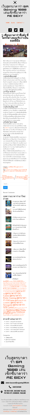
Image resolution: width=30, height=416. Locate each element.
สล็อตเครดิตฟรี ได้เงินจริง (11, 291)
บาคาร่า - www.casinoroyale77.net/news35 (15, 329)
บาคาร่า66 (8, 286)
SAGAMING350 (22, 409)
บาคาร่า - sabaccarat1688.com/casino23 (14, 331)
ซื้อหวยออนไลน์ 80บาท (16, 285)
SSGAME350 (6, 411)
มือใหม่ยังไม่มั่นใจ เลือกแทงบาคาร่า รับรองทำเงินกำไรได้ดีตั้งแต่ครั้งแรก (20, 227)
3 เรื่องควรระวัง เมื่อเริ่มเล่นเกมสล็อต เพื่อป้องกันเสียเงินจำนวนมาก (19, 235)
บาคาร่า (7, 127)
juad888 (6, 281)
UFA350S (17, 282)
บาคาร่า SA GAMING (12, 169)
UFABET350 (22, 282)
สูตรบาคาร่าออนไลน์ (10, 339)
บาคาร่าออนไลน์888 (21, 288)
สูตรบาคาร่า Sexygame (12, 303)
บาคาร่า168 (15, 287)
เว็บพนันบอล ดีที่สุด (13, 310)
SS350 (14, 282)
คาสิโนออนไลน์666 (16, 284)
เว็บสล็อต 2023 (9, 315)
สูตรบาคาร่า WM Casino (14, 306)
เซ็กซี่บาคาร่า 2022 (17, 307)
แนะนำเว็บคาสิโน (10, 341)
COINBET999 (13, 411)
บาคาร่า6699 (21, 169)
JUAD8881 (11, 281)
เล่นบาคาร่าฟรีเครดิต (15, 171)
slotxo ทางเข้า (10, 282)
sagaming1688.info (17, 405)
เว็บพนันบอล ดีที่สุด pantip (14, 311)
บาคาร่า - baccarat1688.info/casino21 (14, 325)
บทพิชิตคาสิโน (12, 167)
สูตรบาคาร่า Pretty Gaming (12, 296)
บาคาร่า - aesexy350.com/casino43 (13, 321)
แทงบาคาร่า (21, 315)
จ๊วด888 (10, 285)
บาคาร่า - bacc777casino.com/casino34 (14, 323)
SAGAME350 (18, 281)
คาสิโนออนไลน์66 (9, 284)
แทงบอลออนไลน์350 (15, 315)
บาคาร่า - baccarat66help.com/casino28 (14, 327)
